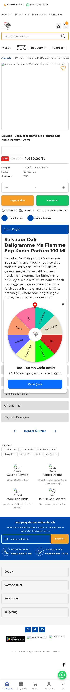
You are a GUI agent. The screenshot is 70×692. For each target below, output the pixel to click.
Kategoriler (21, 688)
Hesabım (49, 688)
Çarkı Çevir (35, 384)
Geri (63, 688)
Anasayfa (7, 688)
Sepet (35, 688)
